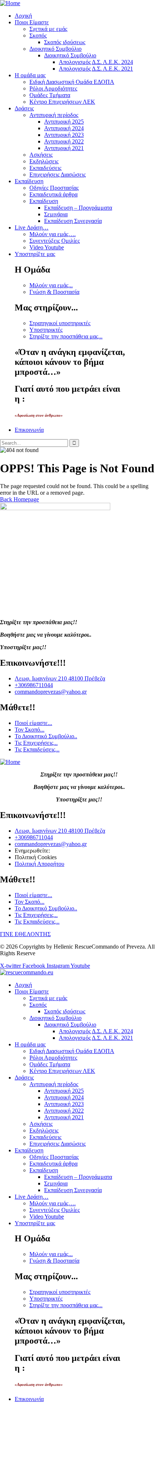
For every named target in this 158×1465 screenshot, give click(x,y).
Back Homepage (19, 499)
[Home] (10, 3)
